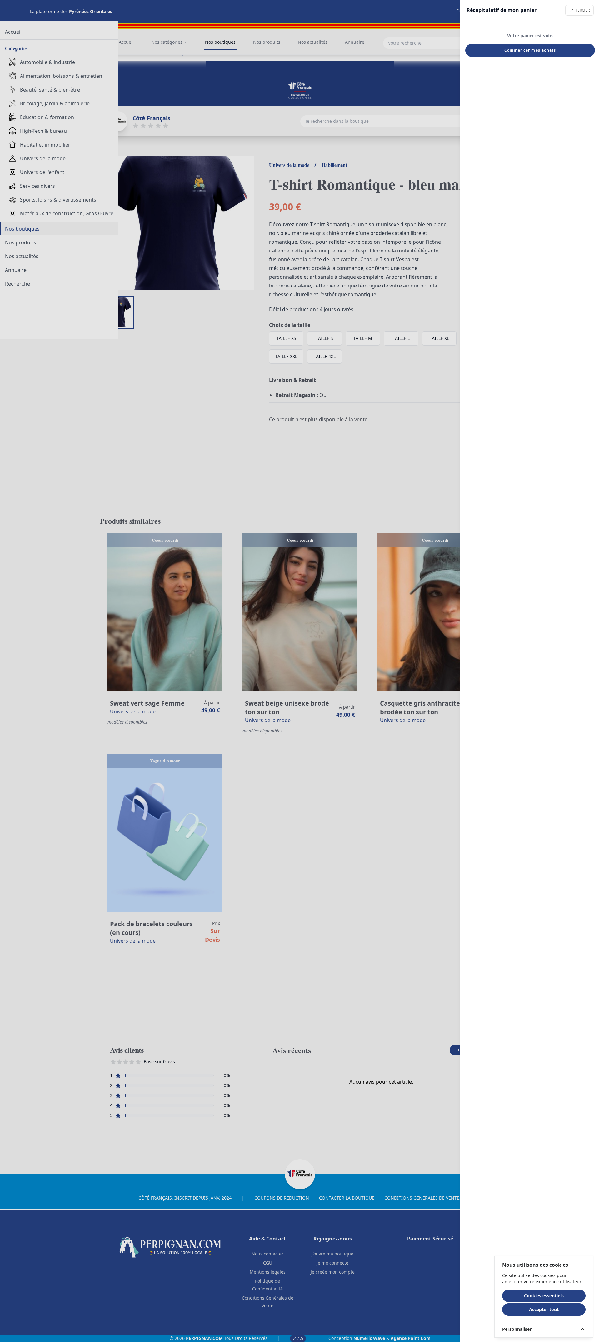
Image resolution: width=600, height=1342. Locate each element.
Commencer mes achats (530, 50)
